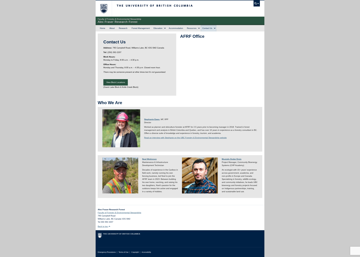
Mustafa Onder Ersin (231, 159)
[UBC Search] (257, 3)
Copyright (135, 252)
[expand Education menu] (165, 28)
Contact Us (207, 28)
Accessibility (146, 252)
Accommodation (176, 28)
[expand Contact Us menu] (214, 28)
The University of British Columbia (104, 8)
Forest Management (141, 28)
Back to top (103, 226)
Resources (191, 28)
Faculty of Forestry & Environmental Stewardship (119, 212)
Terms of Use (124, 252)
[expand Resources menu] (199, 28)
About (112, 28)
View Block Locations (115, 82)
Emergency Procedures (107, 252)
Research (123, 28)
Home (102, 28)
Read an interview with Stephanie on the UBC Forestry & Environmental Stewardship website (185, 138)
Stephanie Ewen (152, 119)
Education (158, 28)
